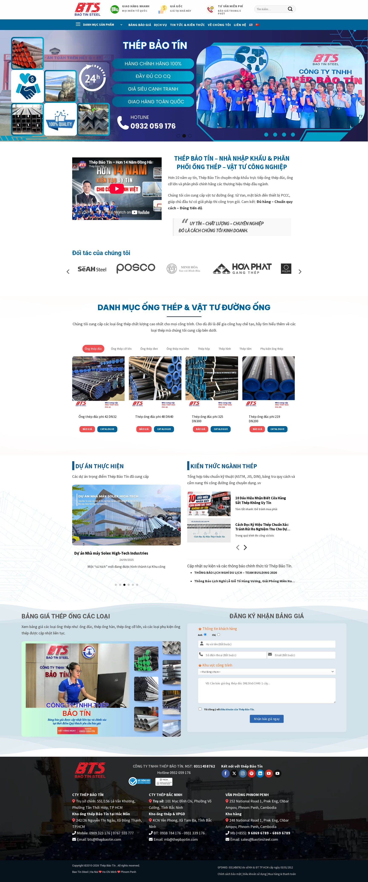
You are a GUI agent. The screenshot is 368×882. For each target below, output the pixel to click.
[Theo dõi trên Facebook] (226, 773)
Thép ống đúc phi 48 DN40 (154, 416)
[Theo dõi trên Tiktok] (278, 773)
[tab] (93, 349)
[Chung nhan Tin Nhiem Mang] (164, 781)
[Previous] (13, 85)
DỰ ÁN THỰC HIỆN (99, 466)
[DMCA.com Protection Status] (191, 781)
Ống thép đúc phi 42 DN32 (97, 416)
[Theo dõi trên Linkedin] (260, 773)
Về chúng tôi (219, 25)
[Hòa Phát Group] (174, 268)
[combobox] (275, 9)
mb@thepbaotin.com (181, 839)
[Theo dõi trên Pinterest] (252, 773)
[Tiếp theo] (245, 548)
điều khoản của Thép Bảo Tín (237, 709)
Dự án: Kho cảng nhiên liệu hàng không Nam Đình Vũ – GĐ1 (124, 553)
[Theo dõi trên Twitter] (234, 773)
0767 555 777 (123, 833)
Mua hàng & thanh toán (282, 874)
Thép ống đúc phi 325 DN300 (207, 418)
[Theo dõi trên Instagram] (243, 773)
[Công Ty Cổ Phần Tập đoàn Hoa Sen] (218, 268)
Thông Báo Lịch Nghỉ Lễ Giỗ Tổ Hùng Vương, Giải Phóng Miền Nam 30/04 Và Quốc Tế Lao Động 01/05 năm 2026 (244, 581)
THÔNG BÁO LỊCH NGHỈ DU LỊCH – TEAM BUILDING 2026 (235, 572)
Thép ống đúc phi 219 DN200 (264, 418)
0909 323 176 (99, 833)
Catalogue (107, 429)
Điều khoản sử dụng (254, 874)
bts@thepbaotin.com (104, 839)
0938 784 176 (170, 833)
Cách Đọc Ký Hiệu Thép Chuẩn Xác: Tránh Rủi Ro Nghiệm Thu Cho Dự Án (262, 527)
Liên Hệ (240, 25)
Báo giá (87, 429)
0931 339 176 (194, 833)
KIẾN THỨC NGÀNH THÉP (223, 466)
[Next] (355, 85)
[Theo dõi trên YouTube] (269, 773)
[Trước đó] (238, 548)
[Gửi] (290, 9)
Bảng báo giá (139, 25)
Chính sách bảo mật (229, 874)
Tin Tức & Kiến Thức (187, 25)
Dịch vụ (160, 25)
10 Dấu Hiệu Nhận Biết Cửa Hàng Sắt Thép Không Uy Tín (260, 500)
